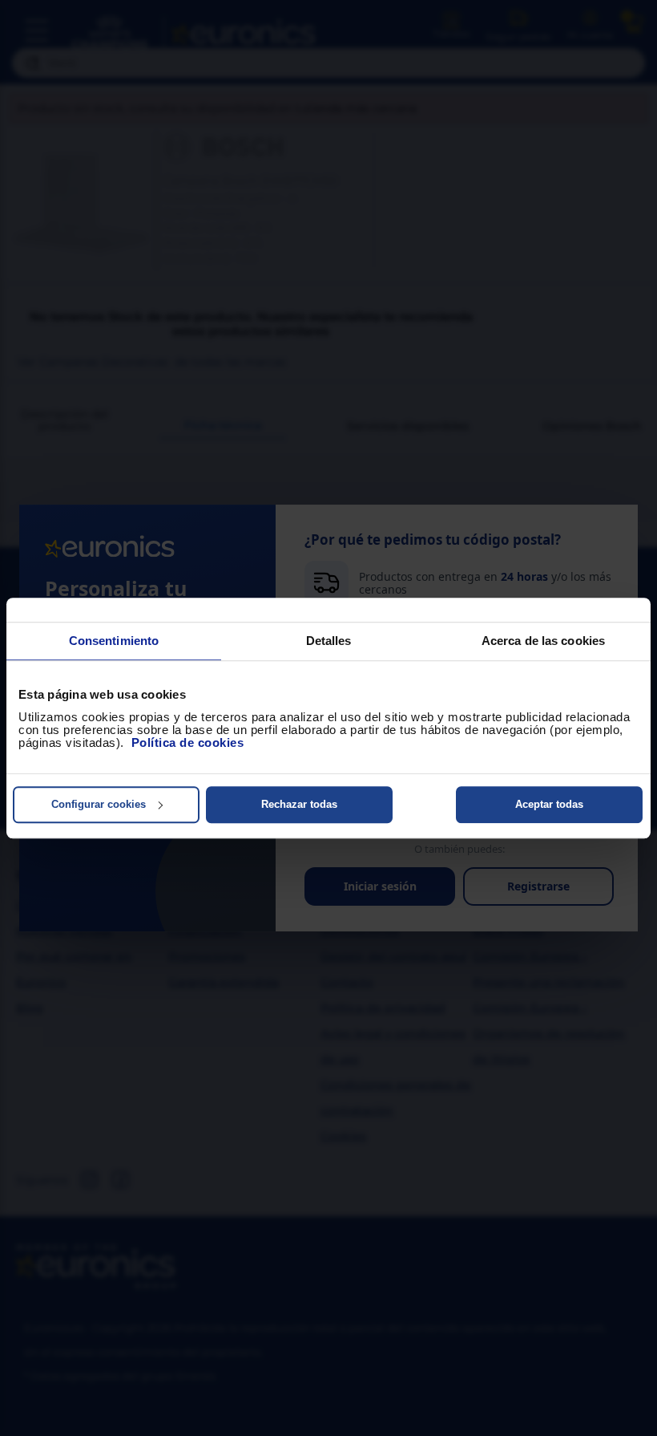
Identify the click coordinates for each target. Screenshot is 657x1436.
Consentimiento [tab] (114, 640)
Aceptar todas (549, 804)
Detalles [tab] (329, 640)
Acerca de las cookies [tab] (543, 640)
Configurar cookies (98, 804)
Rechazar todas (299, 804)
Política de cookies (187, 742)
